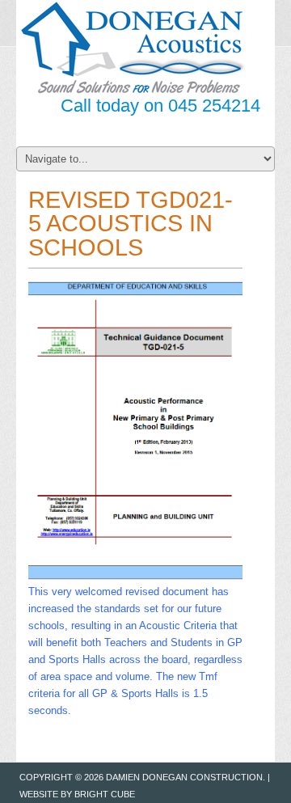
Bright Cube (104, 794)
